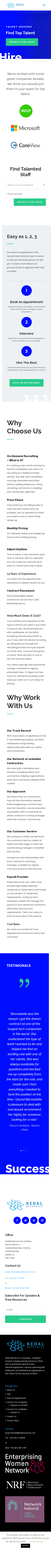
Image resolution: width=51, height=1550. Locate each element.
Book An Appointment (26, 382)
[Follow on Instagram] (42, 1220)
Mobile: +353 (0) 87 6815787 (17, 1288)
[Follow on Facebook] (17, 1220)
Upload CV (15, 1412)
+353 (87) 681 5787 (18, 1448)
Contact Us (11, 1416)
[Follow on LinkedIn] (34, 1220)
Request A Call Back (22, 42)
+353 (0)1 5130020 (17, 1438)
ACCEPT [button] (25, 1545)
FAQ (9, 1394)
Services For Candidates (17, 1409)
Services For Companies (17, 1402)
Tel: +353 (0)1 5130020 (15, 1278)
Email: (8, 1272)
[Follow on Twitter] (25, 1220)
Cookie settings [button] (36, 1541)
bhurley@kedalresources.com (23, 1272)
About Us (11, 1390)
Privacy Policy (12, 1420)
